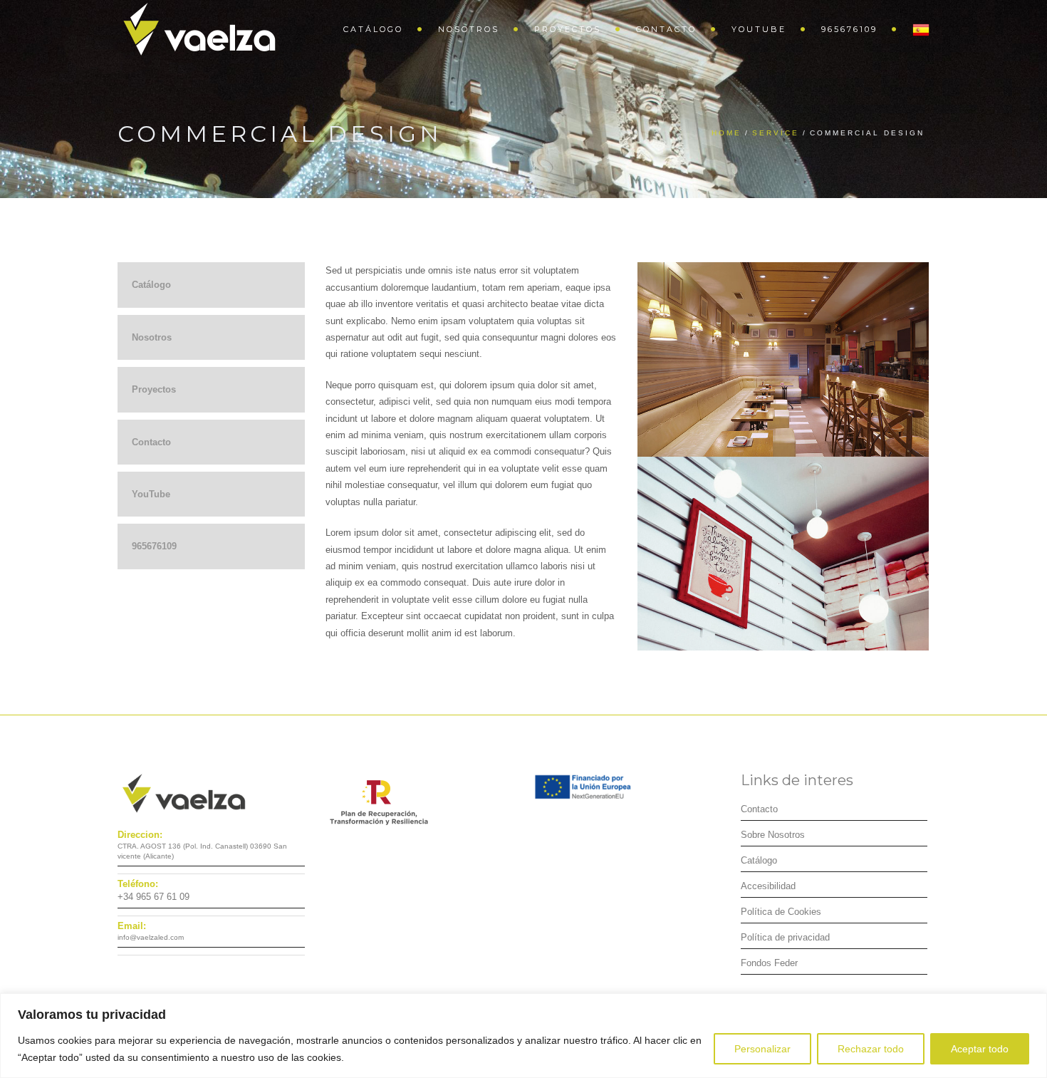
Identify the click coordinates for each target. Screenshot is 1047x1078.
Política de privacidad (785, 937)
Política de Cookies (781, 911)
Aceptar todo (980, 1048)
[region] (523, 1035)
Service (775, 133)
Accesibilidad (768, 886)
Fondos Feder (769, 963)
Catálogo (373, 29)
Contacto (666, 29)
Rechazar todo (871, 1048)
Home (726, 133)
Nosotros (468, 29)
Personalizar (762, 1048)
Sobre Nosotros (773, 834)
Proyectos (567, 29)
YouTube (758, 29)
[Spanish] (913, 28)
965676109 (849, 29)
